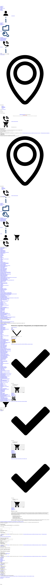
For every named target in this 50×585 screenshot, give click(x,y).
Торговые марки (2, 204)
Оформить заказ (8, 553)
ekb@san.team (2, 570)
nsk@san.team (3, 109)
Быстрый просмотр (13, 338)
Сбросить (1, 410)
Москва (3, 106)
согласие (8, 556)
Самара (3, 189)
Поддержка (1, 7)
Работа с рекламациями (3, 220)
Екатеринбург (3, 107)
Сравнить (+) (13, 450)
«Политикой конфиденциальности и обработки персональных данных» (32, 556)
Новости (1, 23)
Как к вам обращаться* (3, 130)
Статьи (1, 53)
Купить (23, 392)
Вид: (11, 337)
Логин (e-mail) (2, 526)
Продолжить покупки (3, 553)
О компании (1, 6)
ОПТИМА (12, 329)
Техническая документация (3, 218)
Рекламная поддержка (3, 38)
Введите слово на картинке (3, 530)
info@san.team (2, 564)
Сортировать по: (13, 336)
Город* (1, 132)
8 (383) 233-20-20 (2, 54)
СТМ (12, 328)
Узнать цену (12, 393)
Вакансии (1, 24)
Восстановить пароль (3, 536)
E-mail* (1, 541)
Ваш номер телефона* (3, 131)
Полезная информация (3, 39)
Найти (8, 319)
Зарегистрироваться (8, 536)
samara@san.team (2, 567)
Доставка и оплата (2, 8)
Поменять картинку (3, 532)
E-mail (1, 554)
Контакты (1, 9)
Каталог (1, 211)
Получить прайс (25, 115)
